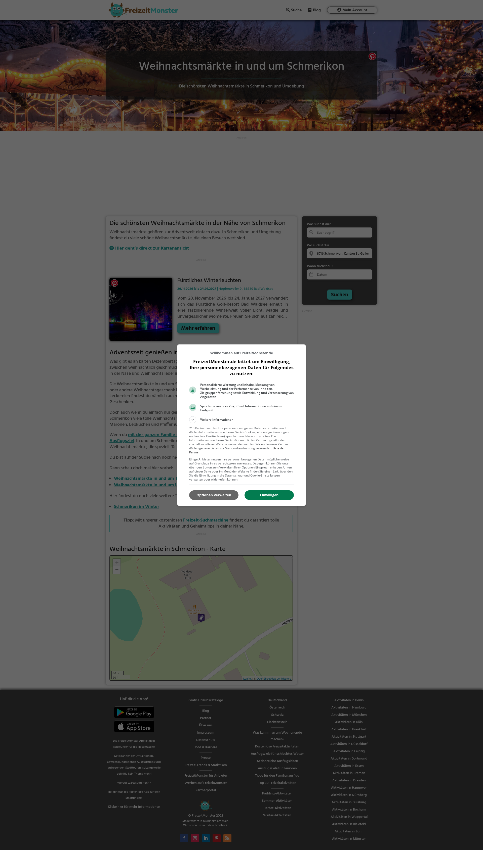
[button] (241, 419)
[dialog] (241, 425)
